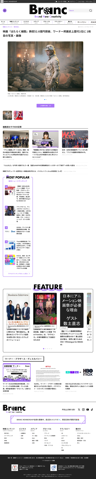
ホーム (3, 22)
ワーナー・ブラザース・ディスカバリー (23, 358)
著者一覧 (10, 458)
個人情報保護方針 (40, 458)
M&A (22, 438)
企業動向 (23, 433)
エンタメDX (64, 443)
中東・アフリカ (48, 445)
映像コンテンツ (14, 22)
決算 (22, 436)
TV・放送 (34, 436)
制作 (5, 438)
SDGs (78, 436)
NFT (62, 438)
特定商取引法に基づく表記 (77, 458)
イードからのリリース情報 (48, 460)
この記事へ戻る (45, 105)
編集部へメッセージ (17, 458)
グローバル (46, 22)
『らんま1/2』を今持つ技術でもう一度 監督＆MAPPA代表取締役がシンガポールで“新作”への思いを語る (45, 165)
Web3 (63, 440)
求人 (78, 443)
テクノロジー (58, 22)
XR (62, 433)
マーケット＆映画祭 (49, 436)
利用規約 (67, 458)
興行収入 (6, 433)
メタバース (64, 436)
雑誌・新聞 (35, 440)
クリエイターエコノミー (83, 433)
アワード (46, 433)
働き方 (70, 22)
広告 (33, 443)
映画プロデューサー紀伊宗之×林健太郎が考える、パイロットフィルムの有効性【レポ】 (39, 171)
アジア (46, 440)
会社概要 (86, 458)
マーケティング (8, 436)
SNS (33, 433)
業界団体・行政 (81, 440)
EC (62, 448)
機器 (62, 450)
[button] (19, 69)
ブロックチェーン (66, 445)
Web (33, 438)
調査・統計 (80, 438)
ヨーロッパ (47, 443)
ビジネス (26, 22)
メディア (36, 22)
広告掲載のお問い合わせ (29, 458)
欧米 (45, 438)
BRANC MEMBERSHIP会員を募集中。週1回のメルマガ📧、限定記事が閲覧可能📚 (48, 419)
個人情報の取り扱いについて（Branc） (55, 458)
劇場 (5, 440)
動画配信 (6, 443)
